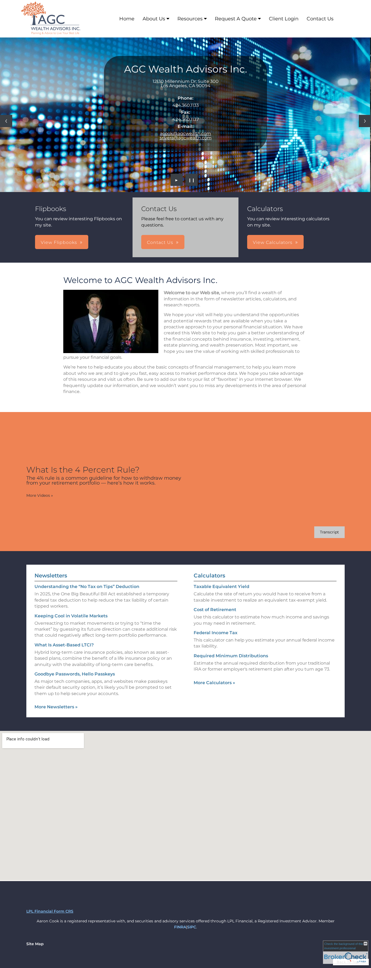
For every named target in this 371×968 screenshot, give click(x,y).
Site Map (35, 943)
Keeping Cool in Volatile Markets (71, 615)
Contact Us (320, 19)
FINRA (180, 927)
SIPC (191, 927)
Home (126, 19)
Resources (190, 19)
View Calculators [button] (273, 242)
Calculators (209, 575)
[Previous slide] (6, 121)
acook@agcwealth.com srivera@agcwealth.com (186, 135)
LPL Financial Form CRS (49, 911)
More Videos (39, 495)
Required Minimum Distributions (231, 655)
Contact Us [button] (160, 242)
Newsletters (50, 575)
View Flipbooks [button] (59, 242)
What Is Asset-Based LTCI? (64, 645)
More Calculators (214, 682)
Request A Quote (236, 19)
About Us (154, 19)
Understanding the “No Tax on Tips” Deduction (86, 586)
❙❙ (191, 179)
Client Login (283, 19)
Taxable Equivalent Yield (221, 586)
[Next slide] (365, 121)
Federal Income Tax (215, 632)
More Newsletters (56, 706)
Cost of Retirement (215, 609)
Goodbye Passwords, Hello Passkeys (74, 674)
